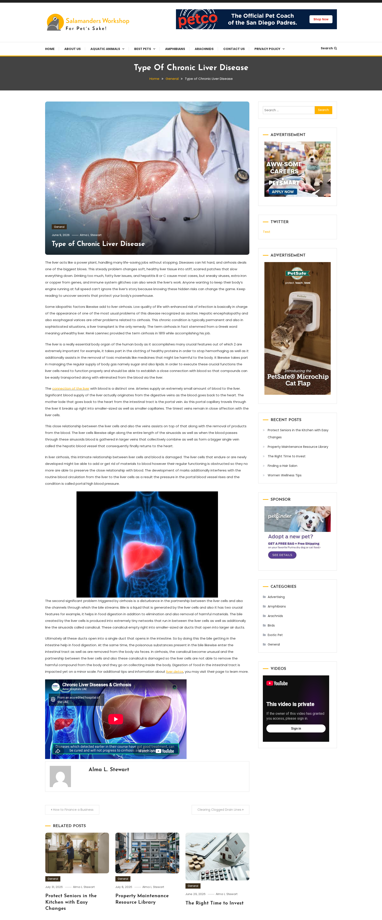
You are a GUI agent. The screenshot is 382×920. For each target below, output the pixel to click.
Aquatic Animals (105, 49)
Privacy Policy (267, 49)
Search (327, 48)
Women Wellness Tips (285, 475)
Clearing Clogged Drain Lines (219, 809)
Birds (271, 625)
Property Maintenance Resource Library (298, 447)
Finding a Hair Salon (282, 466)
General (59, 227)
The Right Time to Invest (214, 903)
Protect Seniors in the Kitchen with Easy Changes (71, 902)
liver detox (174, 671)
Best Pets (142, 49)
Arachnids (204, 49)
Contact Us (234, 49)
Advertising (276, 597)
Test (266, 231)
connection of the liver (70, 388)
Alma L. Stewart (90, 235)
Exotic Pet (275, 635)
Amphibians (175, 49)
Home (50, 49)
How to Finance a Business (73, 809)
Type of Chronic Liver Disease (98, 244)
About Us (72, 49)
